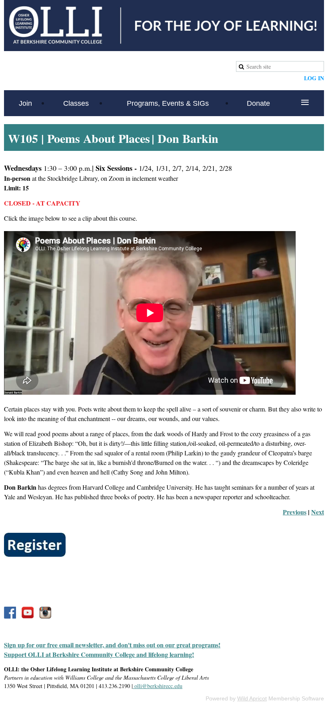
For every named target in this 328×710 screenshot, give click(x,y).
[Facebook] (10, 613)
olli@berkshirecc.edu (157, 686)
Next (317, 511)
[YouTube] (28, 613)
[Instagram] (45, 613)
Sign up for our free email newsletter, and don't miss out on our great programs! (112, 644)
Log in (314, 78)
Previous (294, 511)
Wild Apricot (252, 698)
